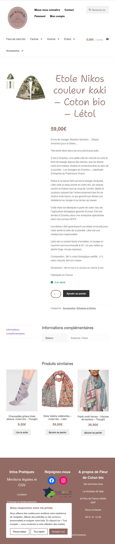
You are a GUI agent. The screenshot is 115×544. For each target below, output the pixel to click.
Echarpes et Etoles (86, 308)
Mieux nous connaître (47, 10)
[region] (39, 520)
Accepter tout (58, 531)
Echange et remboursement (22, 501)
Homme (51, 39)
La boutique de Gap (93, 491)
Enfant (67, 39)
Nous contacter (93, 509)
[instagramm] (63, 480)
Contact (69, 10)
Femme (34, 39)
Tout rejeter (39, 531)
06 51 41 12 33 (93, 517)
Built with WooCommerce (72, 534)
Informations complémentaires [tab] (15, 331)
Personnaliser (19, 531)
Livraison (22, 494)
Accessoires (12, 50)
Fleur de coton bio (15, 39)
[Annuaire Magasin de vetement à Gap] (57, 492)
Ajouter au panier (76, 293)
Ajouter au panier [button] (57, 432)
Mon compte (57, 16)
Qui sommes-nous (93, 484)
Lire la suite (22, 432)
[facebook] (52, 480)
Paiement (40, 16)
